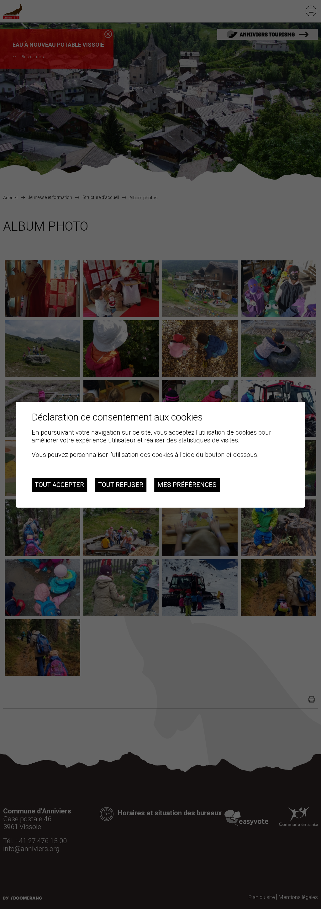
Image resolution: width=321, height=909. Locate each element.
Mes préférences (187, 484)
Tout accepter (59, 484)
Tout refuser (120, 484)
